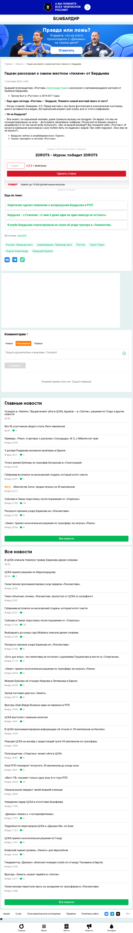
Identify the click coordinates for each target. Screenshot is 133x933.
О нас (18, 914)
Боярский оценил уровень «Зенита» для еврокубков (36, 850)
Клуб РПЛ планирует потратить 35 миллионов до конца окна (42, 765)
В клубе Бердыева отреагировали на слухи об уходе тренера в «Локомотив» (59, 225)
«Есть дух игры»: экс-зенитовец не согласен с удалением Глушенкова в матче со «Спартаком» (62, 656)
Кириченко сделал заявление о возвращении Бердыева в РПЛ (50, 205)
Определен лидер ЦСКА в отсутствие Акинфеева (34, 802)
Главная (8, 64)
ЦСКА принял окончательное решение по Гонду (33, 838)
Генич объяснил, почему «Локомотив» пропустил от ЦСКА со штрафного (49, 596)
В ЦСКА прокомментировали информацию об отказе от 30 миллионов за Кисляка (55, 729)
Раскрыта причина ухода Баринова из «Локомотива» (37, 511)
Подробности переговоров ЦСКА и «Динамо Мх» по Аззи (39, 826)
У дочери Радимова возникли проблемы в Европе (35, 450)
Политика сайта (90, 914)
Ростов (80, 244)
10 (24, 503)
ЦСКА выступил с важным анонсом (26, 717)
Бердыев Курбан (43, 251)
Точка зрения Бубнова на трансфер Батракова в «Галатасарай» (43, 462)
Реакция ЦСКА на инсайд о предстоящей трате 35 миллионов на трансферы (51, 741)
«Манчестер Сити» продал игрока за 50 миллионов (40, 486)
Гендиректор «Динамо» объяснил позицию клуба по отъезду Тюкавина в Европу (54, 862)
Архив (6, 914)
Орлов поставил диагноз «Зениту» (25, 693)
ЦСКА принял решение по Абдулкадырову (30, 572)
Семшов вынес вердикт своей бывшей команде (34, 789)
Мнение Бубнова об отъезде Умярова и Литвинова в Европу (41, 681)
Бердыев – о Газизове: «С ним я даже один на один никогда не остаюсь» (57, 215)
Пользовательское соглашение (43, 914)
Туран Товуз (97, 244)
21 (24, 782)
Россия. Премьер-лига (19, 244)
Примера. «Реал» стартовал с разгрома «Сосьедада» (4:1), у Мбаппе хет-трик (51, 438)
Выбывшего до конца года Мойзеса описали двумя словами (41, 632)
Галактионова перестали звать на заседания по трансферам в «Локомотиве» (52, 886)
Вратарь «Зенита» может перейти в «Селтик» (32, 874)
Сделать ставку (66, 173)
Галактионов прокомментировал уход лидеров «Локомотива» (42, 584)
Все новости (66, 538)
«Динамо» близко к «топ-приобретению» (29, 814)
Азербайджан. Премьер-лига (54, 244)
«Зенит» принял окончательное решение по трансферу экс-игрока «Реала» (50, 523)
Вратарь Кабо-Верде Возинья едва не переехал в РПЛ (37, 705)
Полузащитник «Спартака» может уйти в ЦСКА (33, 753)
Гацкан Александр (17, 251)
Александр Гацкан (58, 88)
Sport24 (22, 235)
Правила (71, 914)
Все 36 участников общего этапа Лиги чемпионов (35, 426)
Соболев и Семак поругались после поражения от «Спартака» (42, 499)
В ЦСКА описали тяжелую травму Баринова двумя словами (41, 560)
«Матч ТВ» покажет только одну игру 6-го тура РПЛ (36, 777)
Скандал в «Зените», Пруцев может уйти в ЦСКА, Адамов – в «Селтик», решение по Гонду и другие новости (64, 413)
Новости (20, 64)
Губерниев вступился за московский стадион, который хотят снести (46, 474)
